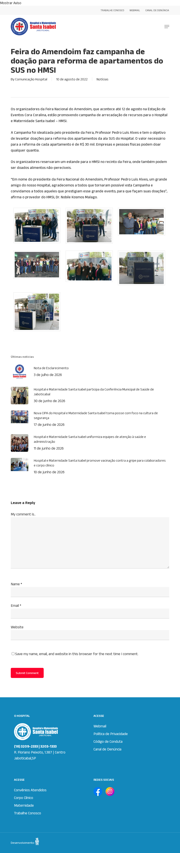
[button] (166, 26)
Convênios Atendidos (30, 790)
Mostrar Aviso (10, 3)
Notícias (102, 79)
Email (16, 605)
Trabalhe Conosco (27, 813)
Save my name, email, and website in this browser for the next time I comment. (76, 654)
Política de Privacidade (111, 734)
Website (17, 627)
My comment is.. (23, 514)
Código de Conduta (108, 741)
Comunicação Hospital (31, 79)
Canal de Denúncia (107, 749)
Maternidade (24, 805)
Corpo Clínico (23, 798)
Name (16, 584)
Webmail (100, 726)
